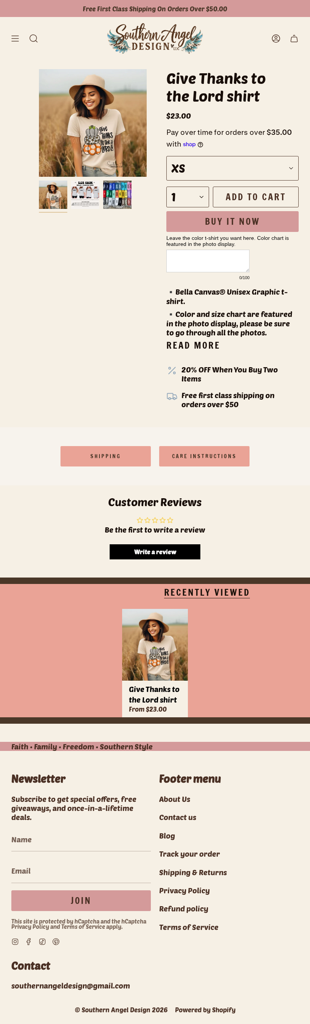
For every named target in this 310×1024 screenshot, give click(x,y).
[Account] (276, 38)
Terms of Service (83, 926)
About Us (174, 798)
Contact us (177, 817)
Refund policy (183, 908)
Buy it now (232, 221)
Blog (167, 835)
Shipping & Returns (193, 872)
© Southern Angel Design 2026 (121, 1009)
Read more (193, 345)
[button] (33, 38)
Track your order (189, 853)
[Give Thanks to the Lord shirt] (155, 645)
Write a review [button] (155, 551)
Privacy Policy (30, 926)
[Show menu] (15, 38)
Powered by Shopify (205, 1009)
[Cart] (294, 38)
